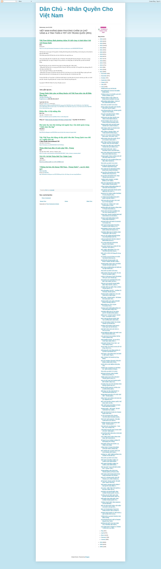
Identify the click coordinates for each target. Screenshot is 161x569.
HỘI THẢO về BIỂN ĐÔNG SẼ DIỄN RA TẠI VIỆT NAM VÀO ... (111, 268)
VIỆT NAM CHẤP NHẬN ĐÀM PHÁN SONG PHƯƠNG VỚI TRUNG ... (110, 474)
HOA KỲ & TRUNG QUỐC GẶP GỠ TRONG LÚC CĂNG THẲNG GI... (110, 478)
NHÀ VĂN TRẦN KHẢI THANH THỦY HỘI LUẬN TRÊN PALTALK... (110, 153)
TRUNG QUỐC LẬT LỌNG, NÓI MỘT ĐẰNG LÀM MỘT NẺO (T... (110, 301)
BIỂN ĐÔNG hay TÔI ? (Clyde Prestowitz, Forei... (108, 305)
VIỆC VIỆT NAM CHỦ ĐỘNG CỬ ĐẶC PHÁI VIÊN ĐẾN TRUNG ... (110, 405)
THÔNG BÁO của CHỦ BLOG (108, 88)
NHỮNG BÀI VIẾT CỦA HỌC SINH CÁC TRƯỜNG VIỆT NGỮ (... (110, 524)
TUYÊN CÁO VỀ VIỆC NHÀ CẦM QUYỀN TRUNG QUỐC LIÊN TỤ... (110, 496)
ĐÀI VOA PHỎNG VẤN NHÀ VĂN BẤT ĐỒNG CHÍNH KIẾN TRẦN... (111, 361)
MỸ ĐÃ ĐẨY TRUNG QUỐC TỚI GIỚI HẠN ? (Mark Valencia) (110, 481)
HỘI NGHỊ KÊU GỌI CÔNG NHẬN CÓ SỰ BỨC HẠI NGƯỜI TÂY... (110, 351)
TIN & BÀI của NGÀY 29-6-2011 (109, 163)
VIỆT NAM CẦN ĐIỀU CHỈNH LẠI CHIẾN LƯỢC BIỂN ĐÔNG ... (109, 460)
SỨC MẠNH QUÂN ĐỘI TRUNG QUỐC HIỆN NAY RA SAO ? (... (111, 190)
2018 (101, 56)
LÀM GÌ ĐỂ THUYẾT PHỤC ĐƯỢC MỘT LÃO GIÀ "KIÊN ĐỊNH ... (111, 430)
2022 (101, 47)
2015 (101, 63)
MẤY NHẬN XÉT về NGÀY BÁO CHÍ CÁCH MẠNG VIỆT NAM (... (110, 451)
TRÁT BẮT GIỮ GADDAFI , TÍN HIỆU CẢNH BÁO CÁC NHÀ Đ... (110, 420)
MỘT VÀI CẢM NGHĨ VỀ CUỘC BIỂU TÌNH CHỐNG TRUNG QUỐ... (110, 183)
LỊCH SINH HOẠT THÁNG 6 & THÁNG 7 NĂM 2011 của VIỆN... (111, 527)
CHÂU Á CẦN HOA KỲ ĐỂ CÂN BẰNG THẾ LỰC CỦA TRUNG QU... (111, 277)
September (104, 80)
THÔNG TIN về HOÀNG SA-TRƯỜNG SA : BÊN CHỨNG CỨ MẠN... (110, 368)
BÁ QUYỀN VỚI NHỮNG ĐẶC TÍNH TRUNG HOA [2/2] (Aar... (110, 176)
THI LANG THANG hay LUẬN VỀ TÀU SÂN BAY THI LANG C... (111, 247)
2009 (101, 544)
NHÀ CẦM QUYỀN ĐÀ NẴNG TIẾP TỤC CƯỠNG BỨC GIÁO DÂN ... (110, 319)
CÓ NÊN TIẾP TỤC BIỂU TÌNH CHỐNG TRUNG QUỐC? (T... (111, 287)
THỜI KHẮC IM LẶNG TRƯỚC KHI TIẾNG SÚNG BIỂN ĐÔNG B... (110, 118)
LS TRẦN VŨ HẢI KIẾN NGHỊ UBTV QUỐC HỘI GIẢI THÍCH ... (110, 197)
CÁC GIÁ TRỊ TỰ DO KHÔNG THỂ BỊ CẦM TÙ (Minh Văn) (110, 337)
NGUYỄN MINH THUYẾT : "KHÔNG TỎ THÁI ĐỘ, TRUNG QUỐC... (111, 291)
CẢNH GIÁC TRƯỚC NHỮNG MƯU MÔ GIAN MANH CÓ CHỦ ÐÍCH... (111, 215)
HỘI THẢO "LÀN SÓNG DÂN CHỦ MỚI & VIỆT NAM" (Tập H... (111, 354)
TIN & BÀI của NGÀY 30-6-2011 (109, 104)
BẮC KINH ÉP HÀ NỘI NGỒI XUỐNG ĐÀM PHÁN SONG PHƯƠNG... (110, 169)
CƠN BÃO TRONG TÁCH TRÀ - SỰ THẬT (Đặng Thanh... (110, 344)
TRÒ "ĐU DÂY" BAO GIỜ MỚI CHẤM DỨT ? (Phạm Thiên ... (110, 467)
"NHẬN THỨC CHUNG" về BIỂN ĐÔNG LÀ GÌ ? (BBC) (109, 180)
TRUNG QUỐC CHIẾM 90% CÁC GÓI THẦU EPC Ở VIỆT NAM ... (110, 294)
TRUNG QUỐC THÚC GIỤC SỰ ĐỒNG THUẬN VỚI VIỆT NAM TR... (111, 264)
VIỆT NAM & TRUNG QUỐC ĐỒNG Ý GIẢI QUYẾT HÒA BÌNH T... (110, 485)
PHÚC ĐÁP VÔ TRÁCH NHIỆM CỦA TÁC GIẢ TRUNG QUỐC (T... (110, 211)
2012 (101, 69)
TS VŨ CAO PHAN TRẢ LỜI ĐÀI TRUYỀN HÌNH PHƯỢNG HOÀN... (110, 416)
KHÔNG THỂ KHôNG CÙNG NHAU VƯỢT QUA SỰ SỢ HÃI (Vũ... (110, 326)
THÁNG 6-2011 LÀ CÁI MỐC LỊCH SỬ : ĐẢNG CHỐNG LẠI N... (111, 95)
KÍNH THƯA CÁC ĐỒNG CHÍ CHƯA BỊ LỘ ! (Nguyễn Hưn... (111, 399)
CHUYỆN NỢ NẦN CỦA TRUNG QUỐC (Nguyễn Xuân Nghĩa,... (111, 111)
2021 (101, 50)
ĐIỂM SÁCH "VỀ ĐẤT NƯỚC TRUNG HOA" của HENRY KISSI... (110, 315)
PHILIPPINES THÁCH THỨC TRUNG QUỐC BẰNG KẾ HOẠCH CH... (110, 229)
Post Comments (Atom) (52, 204)
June (102, 86)
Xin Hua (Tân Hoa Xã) (45, 97)
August (103, 82)
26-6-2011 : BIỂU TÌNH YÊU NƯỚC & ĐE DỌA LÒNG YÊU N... (110, 488)
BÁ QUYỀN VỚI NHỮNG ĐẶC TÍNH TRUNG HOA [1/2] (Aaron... (110, 173)
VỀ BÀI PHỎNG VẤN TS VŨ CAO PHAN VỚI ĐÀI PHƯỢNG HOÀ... (110, 121)
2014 (101, 65)
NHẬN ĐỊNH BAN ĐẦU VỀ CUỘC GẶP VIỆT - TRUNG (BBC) (111, 395)
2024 (101, 43)
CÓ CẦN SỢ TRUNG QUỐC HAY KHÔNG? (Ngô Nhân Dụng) (109, 166)
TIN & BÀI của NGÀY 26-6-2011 (109, 458)
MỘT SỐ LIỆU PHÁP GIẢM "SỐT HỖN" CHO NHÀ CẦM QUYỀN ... (111, 506)
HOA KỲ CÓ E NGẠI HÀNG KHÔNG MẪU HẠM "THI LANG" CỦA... (110, 135)
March (103, 535)
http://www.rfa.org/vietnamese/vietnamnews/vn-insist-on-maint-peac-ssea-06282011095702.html (61, 48)
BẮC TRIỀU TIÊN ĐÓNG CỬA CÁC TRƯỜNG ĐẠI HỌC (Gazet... (110, 250)
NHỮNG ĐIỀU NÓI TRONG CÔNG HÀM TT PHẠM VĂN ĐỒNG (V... (111, 208)
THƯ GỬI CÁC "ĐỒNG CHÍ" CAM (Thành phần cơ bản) (109, 204)
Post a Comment (46, 198)
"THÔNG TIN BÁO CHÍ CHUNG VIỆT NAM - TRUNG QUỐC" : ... (110, 423)
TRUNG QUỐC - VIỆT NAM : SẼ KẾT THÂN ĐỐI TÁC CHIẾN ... (110, 409)
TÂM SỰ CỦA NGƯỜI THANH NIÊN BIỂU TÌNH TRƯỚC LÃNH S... (110, 284)
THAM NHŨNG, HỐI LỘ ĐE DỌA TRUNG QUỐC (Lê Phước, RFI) (110, 471)
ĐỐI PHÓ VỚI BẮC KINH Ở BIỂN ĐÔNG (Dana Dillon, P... (109, 374)
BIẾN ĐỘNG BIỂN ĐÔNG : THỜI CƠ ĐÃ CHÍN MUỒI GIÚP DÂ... (110, 102)
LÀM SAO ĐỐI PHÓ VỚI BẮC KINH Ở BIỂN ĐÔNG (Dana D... (110, 239)
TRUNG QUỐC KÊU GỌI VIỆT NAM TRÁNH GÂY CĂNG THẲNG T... (110, 125)
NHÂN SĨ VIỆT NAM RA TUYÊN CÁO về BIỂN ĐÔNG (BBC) (110, 388)
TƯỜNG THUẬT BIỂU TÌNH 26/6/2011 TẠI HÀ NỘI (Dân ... (110, 503)
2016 (101, 60)
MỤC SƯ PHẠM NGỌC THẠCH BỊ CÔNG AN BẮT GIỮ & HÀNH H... (110, 510)
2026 (101, 39)
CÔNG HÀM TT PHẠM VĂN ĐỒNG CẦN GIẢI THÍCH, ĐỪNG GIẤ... (110, 448)
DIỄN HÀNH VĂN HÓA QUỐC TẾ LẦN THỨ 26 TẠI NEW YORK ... (111, 273)
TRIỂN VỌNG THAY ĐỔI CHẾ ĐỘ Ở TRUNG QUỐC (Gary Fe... (110, 377)
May (102, 531)
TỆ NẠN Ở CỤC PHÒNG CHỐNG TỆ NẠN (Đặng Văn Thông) (110, 441)
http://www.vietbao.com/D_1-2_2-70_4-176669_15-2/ (52, 161)
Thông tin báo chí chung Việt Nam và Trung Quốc (58, 119)
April (102, 533)
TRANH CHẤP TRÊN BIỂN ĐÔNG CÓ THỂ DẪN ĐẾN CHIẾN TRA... (110, 308)
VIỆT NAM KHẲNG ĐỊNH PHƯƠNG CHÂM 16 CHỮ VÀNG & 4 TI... (110, 225)
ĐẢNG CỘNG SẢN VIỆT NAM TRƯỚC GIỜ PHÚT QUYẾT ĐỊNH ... (111, 107)
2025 (101, 41)
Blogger (87, 557)
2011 (101, 71)
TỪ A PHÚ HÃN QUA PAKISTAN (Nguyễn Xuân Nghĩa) (109, 243)
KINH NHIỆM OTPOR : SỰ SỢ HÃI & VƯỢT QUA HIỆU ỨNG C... (110, 340)
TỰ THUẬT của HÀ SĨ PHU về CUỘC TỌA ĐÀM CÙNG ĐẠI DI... (110, 257)
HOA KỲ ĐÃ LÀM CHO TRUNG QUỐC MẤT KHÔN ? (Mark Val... (111, 381)
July (102, 84)
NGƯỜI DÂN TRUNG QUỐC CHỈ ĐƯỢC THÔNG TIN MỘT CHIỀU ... (110, 261)
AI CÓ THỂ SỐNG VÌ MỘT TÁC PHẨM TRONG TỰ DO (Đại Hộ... (110, 323)
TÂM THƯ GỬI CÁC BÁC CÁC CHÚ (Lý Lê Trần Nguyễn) (110, 201)
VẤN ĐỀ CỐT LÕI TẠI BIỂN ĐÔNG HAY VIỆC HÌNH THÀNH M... (111, 160)
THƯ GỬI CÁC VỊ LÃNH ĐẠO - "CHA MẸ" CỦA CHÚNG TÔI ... (110, 427)
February (103, 537)
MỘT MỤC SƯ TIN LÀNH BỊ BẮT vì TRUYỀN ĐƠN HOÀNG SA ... (110, 391)
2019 (101, 54)
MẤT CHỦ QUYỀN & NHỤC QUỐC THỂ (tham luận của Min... (111, 402)
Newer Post (43, 201)
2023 (101, 45)
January (103, 539)
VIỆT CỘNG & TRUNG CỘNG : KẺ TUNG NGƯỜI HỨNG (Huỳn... (110, 132)
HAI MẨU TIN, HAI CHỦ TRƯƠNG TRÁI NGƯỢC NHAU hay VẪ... (111, 384)
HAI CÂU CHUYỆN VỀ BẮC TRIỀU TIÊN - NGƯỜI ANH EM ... (110, 114)
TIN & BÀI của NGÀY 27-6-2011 (109, 371)
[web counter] (103, 27)
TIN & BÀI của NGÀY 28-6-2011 (109, 270)
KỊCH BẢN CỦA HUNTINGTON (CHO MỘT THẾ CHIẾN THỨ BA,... (110, 280)
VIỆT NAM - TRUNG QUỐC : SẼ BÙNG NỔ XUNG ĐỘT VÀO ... (111, 298)
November (104, 75)
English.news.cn (44, 99)
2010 (101, 542)
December (104, 73)
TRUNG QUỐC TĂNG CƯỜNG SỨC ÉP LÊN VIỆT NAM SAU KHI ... (111, 157)
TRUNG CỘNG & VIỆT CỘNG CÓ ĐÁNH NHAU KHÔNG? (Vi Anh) (110, 98)
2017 (101, 58)
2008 (101, 546)
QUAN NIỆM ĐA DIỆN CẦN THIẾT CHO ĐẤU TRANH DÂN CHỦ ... (111, 333)
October (103, 78)
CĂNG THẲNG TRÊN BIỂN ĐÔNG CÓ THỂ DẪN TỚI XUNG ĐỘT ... (111, 187)
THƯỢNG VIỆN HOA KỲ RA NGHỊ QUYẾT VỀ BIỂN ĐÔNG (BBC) (110, 312)
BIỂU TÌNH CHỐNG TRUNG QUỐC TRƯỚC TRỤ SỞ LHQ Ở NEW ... (110, 142)
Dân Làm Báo (43, 171)
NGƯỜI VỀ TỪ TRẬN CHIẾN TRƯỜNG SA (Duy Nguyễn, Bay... (111, 194)
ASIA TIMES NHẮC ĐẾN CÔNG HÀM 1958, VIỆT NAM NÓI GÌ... (110, 437)
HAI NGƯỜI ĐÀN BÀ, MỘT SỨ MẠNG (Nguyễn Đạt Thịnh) (110, 520)
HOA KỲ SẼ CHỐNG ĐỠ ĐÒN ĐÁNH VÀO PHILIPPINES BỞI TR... (110, 236)
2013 (101, 67)
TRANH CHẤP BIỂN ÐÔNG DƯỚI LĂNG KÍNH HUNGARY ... (109, 218)
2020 (101, 52)
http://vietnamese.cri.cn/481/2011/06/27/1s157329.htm (52, 144)
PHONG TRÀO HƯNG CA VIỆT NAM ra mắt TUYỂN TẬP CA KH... (111, 513)
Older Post (89, 201)
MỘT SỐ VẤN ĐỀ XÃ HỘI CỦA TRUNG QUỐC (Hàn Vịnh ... (111, 413)
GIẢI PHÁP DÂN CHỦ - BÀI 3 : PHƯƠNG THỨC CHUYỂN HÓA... (110, 149)
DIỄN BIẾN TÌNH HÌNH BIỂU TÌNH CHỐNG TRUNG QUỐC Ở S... (110, 499)
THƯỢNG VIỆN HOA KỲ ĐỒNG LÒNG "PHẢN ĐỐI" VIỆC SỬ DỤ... (111, 232)
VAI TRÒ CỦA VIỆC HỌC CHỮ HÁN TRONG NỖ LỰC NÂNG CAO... (110, 146)
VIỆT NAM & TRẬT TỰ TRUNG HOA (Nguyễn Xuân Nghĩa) (110, 128)
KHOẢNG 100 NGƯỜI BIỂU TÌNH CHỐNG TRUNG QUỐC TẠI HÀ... (110, 492)
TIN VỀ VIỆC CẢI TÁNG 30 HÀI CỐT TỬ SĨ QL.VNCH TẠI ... (111, 347)
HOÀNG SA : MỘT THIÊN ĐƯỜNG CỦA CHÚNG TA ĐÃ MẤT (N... (111, 455)
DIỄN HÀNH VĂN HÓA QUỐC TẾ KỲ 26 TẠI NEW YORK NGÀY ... (110, 139)
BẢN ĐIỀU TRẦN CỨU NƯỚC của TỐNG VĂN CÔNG (110, 444)
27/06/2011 (46, 172)
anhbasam (46, 103)
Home (66, 201)
